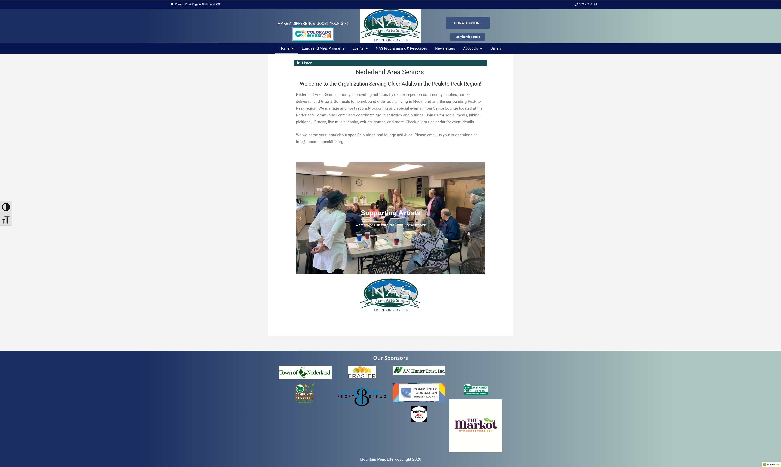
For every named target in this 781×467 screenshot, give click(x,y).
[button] (300, 218)
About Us (470, 48)
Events (357, 48)
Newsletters (445, 48)
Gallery (496, 48)
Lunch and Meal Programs (323, 48)
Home (284, 48)
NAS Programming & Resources (401, 48)
